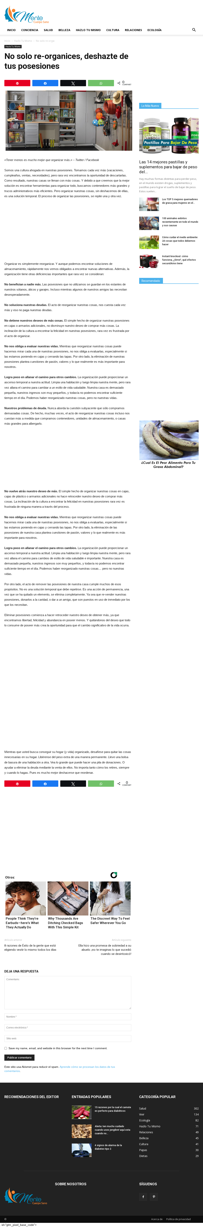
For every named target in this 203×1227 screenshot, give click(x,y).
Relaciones (133, 30)
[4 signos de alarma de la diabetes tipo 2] (82, 1150)
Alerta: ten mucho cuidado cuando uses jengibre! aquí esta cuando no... (112, 1130)
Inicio (11, 30)
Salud (48, 30)
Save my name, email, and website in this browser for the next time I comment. (58, 1048)
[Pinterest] (154, 1197)
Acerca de (157, 1219)
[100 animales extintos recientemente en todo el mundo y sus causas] (149, 223)
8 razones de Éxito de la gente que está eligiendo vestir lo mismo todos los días (30, 947)
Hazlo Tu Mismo (88, 30)
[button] (194, 30)
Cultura (112, 30)
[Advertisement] (67, 231)
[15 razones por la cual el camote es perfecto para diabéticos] (82, 1112)
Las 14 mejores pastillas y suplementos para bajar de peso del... (168, 167)
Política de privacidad (178, 1219)
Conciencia (29, 30)
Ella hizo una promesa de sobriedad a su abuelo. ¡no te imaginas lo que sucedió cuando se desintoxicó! (105, 950)
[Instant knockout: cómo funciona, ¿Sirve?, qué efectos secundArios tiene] (149, 261)
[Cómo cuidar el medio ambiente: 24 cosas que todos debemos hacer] (149, 242)
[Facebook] (143, 1197)
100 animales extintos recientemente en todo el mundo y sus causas (180, 222)
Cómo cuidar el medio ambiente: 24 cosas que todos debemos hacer (180, 241)
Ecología (154, 30)
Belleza (64, 30)
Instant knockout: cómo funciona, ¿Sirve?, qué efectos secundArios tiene (179, 260)
